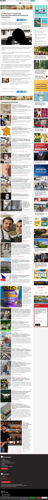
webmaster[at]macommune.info (6, 487)
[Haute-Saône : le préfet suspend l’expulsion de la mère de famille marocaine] (5, 261)
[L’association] (5, 311)
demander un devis (6, 482)
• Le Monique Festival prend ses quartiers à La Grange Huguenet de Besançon (41, 35)
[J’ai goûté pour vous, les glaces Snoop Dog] (11, 290)
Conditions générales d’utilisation (7, 466)
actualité (17, 308)
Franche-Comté (25, 286)
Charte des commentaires (6, 461)
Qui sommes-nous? (5, 460)
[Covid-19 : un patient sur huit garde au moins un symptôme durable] (5, 156)
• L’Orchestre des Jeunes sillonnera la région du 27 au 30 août (40, 41)
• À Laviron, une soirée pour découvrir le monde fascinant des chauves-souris (40, 38)
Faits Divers (22, 348)
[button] (45, 0)
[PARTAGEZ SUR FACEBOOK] (18, 20)
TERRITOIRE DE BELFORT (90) (16, 403)
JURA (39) (13, 164)
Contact (3, 459)
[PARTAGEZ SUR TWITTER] (20, 20)
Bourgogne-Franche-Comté (17, 104)
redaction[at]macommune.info (6, 477)
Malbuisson (25, 215)
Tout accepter (32, 497)
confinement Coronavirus (5, 88)
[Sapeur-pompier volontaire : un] (5, 379)
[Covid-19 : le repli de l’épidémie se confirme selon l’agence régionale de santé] (5, 141)
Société (7, 11)
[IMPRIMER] (26, 20)
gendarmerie (17, 88)
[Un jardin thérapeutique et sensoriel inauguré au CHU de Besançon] (41, 243)
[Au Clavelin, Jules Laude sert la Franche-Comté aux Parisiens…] (11, 424)
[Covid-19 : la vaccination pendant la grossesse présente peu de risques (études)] (5, 118)
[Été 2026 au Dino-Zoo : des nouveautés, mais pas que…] (41, 156)
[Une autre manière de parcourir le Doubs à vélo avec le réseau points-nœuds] (41, 207)
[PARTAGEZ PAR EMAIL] (24, 20)
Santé (23, 104)
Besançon (13, 308)
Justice (16, 164)
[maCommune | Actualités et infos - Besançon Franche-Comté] (21, 3)
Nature (17, 320)
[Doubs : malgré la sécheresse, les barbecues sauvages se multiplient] (5, 351)
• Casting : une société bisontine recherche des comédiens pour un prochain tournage (40, 31)
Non (37, 316)
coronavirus (12, 88)
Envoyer (37, 324)
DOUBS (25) (3, 11)
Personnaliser (44, 497)
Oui (36, 315)
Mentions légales (4, 465)
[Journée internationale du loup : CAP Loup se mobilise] (5, 323)
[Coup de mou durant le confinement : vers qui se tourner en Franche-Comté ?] (5, 80)
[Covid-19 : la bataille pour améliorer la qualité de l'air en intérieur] (11, 204)
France (13, 153)
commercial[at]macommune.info (6, 479)
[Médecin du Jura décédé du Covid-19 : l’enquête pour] (5, 167)
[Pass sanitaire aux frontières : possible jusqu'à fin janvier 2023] (5, 196)
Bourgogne (14, 243)
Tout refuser (38, 497)
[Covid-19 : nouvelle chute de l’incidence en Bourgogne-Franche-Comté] (5, 107)
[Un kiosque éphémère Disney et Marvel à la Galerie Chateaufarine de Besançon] (41, 123)
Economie (24, 216)
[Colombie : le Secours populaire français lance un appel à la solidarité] (5, 277)
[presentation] (34, 233)
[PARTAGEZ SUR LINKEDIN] (22, 20)
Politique (16, 193)
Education (18, 243)
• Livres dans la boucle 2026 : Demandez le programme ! (40, 44)
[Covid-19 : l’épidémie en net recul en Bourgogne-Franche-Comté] (5, 129)
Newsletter (4, 468)
